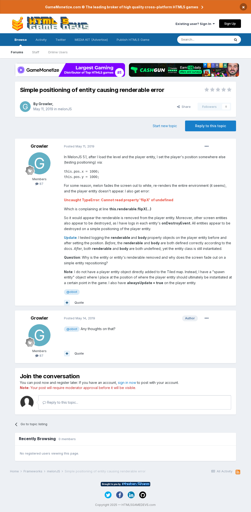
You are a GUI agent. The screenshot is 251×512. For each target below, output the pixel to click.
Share (185, 107)
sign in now (127, 382)
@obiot (71, 292)
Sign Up (230, 23)
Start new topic (165, 126)
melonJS (65, 109)
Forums (17, 52)
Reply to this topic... (62, 402)
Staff (35, 52)
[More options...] (207, 146)
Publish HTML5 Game (133, 40)
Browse (20, 40)
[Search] (235, 40)
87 (40, 184)
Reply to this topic (210, 126)
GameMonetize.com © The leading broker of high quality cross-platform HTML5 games (121, 7)
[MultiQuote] (67, 303)
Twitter (60, 40)
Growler (45, 104)
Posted (79, 146)
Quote (79, 302)
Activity (41, 40)
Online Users (58, 52)
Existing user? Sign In (194, 24)
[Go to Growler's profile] (25, 106)
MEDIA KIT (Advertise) (91, 40)
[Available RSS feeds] (238, 472)
